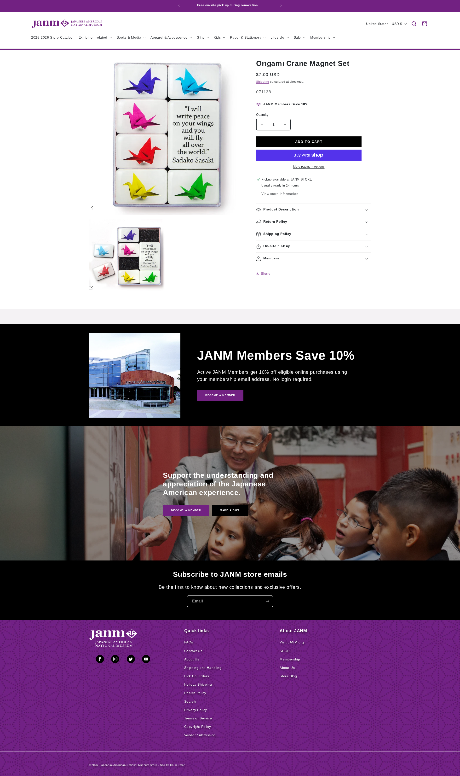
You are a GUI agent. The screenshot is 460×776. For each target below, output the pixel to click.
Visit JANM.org (292, 642)
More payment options (309, 166)
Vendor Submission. (200, 735)
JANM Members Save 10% (285, 104)
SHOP (284, 651)
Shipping (262, 81)
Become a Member (186, 510)
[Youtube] (146, 660)
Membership (290, 659)
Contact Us (193, 651)
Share (266, 273)
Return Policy (195, 693)
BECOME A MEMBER (220, 395)
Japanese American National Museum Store (128, 765)
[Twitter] (131, 660)
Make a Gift (230, 510)
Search (190, 701)
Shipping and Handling (203, 668)
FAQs (188, 642)
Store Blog (288, 676)
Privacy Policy (195, 710)
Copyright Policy (197, 727)
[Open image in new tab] (91, 209)
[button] (414, 23)
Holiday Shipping (198, 684)
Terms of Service (198, 718)
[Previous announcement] (179, 5)
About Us (191, 659)
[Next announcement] (281, 5)
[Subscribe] (267, 601)
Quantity (262, 115)
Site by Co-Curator (172, 765)
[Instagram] (115, 660)
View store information (279, 194)
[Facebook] (100, 660)
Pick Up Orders (196, 676)
